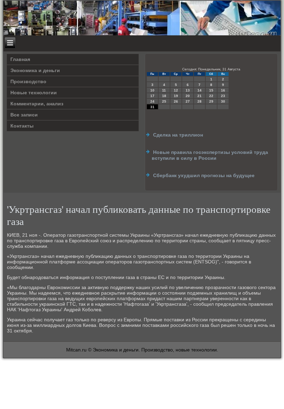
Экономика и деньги (35, 70)
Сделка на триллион (178, 135)
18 (164, 96)
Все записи (24, 115)
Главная (20, 59)
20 (188, 96)
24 (152, 101)
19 (176, 96)
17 (152, 96)
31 (152, 107)
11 (164, 90)
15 (211, 90)
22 (211, 96)
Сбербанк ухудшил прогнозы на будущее (204, 175)
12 (176, 90)
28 (199, 101)
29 (211, 101)
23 (223, 96)
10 (152, 90)
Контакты (22, 126)
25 (164, 101)
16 (223, 90)
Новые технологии (33, 92)
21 (199, 96)
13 (188, 90)
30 (223, 101)
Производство (28, 81)
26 (176, 101)
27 (188, 101)
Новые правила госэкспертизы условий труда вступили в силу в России (210, 155)
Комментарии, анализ (36, 103)
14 (199, 90)
